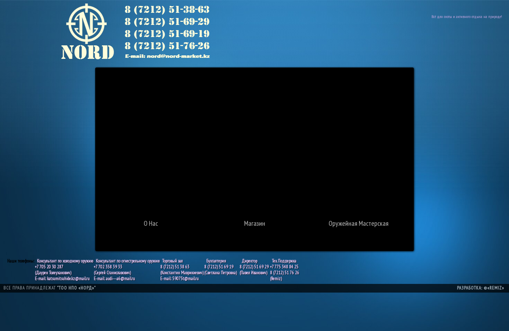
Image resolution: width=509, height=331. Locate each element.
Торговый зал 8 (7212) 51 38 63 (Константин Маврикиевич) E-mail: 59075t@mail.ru (182, 269)
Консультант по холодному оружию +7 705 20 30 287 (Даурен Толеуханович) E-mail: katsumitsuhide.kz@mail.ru (64, 269)
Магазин (254, 223)
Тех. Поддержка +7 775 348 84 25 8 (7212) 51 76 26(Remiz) (284, 269)
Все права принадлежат (49, 288)
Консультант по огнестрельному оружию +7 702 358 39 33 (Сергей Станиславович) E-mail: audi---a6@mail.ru (127, 269)
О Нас (151, 223)
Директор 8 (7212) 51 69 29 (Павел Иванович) (254, 267)
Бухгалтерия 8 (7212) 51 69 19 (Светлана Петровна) (220, 267)
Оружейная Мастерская (359, 223)
